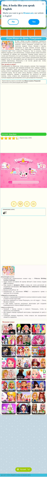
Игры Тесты (31, 33)
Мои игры (20, 204)
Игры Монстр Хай (38, 33)
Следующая (27, 204)
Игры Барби (24, 33)
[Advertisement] (23, 108)
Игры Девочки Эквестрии (10, 33)
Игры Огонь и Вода (17, 33)
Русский (23, 469)
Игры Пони (3, 33)
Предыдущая (14, 204)
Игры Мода (12, 134)
